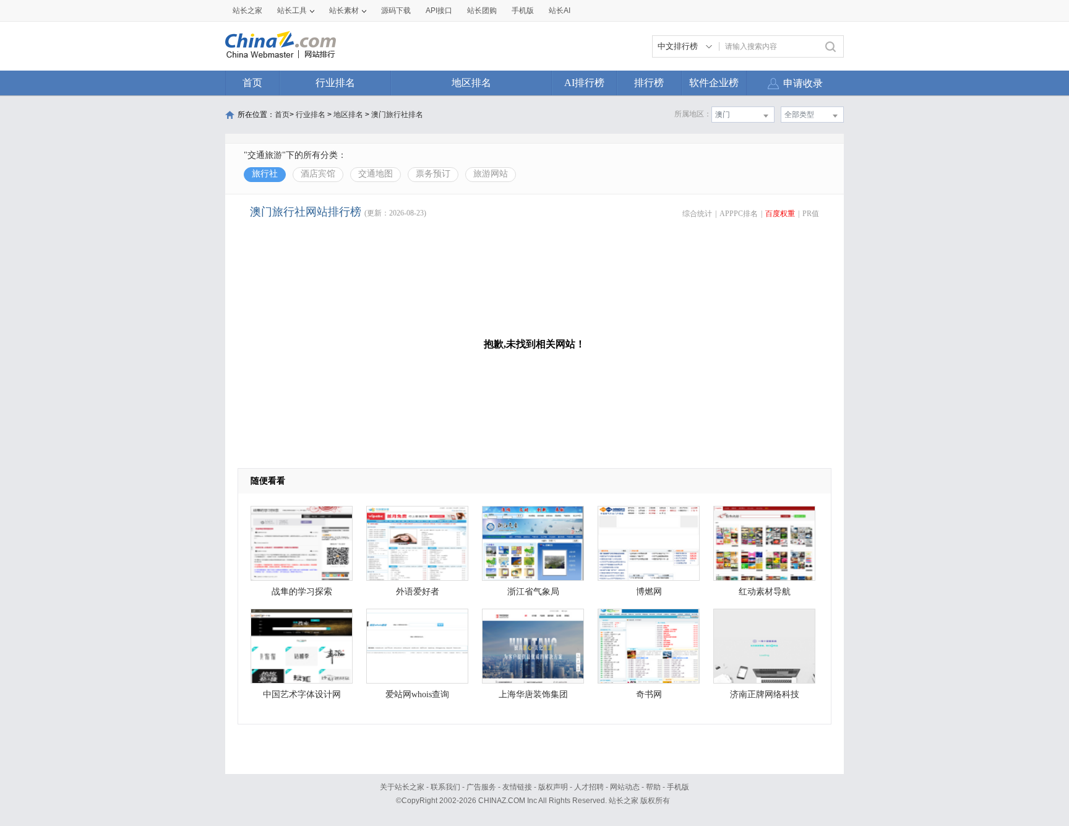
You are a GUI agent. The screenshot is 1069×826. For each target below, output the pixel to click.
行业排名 (335, 82)
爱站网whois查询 (417, 694)
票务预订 (433, 173)
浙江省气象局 (533, 591)
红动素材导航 (765, 591)
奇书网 (649, 694)
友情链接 (517, 787)
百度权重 (780, 213)
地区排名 (471, 82)
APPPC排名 (738, 213)
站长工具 (292, 10)
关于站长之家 (402, 787)
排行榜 (649, 82)
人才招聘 (589, 787)
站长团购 (482, 10)
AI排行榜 (584, 82)
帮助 (653, 787)
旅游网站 (490, 173)
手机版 (678, 787)
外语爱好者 (417, 591)
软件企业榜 (714, 82)
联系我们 (445, 787)
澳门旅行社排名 (397, 114)
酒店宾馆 (318, 173)
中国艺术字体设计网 (302, 694)
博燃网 (649, 591)
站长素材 (344, 10)
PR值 (810, 213)
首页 (252, 82)
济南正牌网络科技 (764, 694)
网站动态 (625, 787)
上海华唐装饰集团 (533, 694)
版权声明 (553, 787)
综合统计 (697, 213)
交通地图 (375, 173)
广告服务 (481, 787)
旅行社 (265, 173)
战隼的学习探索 (302, 591)
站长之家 (247, 10)
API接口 (439, 10)
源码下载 (396, 10)
